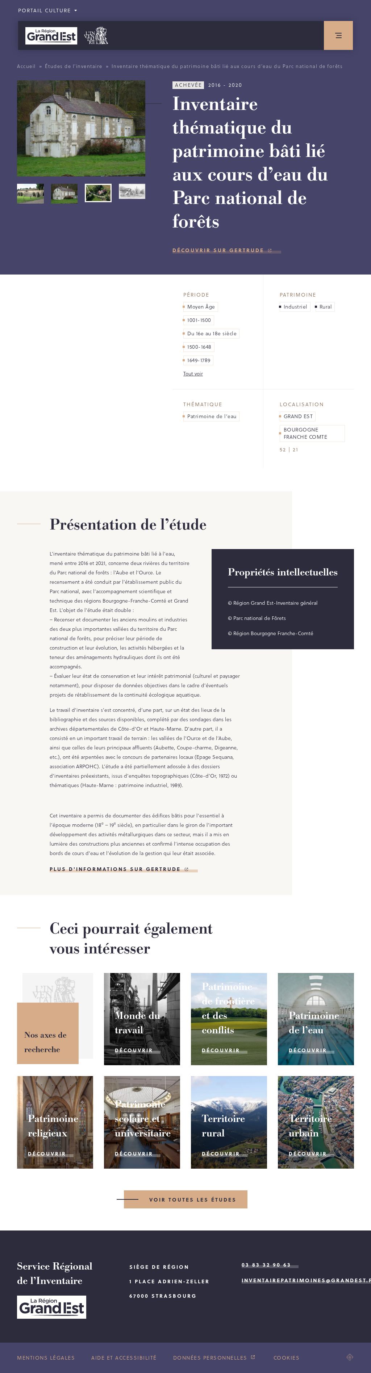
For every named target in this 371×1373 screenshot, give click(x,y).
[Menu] (338, 35)
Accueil (26, 66)
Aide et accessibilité (124, 1357)
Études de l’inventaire (74, 66)
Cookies (287, 1357)
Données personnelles (211, 1357)
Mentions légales (46, 1357)
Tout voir (193, 373)
